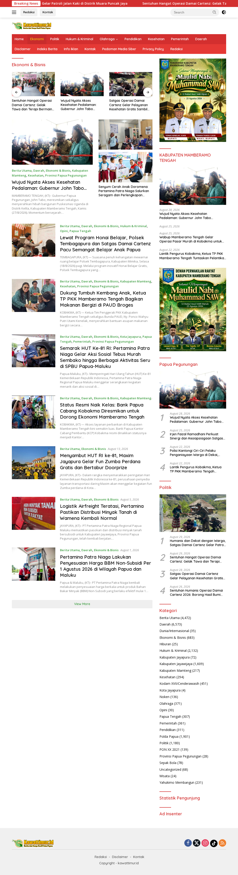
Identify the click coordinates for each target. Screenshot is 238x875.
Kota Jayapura (130, 336)
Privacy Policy (153, 49)
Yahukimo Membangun (176, 782)
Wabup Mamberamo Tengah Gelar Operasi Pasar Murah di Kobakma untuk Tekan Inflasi (190, 239)
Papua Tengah (80, 231)
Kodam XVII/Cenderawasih (179, 683)
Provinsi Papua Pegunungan (66, 175)
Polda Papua (168, 736)
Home (19, 39)
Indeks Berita (47, 49)
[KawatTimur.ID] (31, 25)
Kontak (48, 12)
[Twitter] (196, 843)
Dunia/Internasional (174, 631)
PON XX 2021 (169, 749)
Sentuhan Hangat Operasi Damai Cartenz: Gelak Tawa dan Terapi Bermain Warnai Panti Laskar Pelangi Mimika (32, 104)
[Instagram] (205, 843)
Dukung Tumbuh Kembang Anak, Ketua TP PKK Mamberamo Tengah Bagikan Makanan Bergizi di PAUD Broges (103, 299)
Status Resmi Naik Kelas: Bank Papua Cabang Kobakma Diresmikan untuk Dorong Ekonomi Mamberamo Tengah (102, 411)
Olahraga (107, 39)
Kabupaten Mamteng (135, 281)
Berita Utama (22, 170)
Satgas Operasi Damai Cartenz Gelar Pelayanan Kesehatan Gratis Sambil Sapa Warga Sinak (128, 104)
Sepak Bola (167, 762)
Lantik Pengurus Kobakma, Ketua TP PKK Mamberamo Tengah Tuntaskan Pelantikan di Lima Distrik (192, 256)
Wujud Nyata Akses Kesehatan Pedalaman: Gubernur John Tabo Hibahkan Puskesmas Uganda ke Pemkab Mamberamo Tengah (78, 104)
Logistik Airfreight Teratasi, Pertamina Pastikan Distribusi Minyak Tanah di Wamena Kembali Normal (102, 512)
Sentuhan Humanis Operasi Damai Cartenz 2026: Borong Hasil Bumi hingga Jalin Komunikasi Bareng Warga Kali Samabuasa (196, 592)
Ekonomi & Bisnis (58, 170)
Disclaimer (23, 49)
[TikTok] (214, 843)
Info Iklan (71, 49)
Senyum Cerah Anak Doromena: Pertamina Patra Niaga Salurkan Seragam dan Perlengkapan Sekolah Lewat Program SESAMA (124, 191)
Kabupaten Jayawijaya (175, 664)
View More (82, 604)
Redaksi (29, 12)
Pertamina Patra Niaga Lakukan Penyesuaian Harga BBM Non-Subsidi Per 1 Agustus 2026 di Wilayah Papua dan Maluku (105, 566)
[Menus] (15, 12)
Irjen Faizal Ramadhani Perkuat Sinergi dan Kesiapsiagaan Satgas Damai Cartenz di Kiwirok (196, 436)
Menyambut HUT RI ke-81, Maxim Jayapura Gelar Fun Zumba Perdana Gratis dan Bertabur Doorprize (100, 461)
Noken (164, 697)
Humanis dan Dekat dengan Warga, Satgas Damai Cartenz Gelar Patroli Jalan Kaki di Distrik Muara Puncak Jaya (197, 543)
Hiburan (165, 644)
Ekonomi (37, 39)
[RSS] (222, 843)
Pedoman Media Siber (119, 49)
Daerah (201, 39)
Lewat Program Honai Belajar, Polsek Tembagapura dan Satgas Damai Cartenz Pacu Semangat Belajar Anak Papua (105, 243)
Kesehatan (156, 39)
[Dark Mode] (223, 12)
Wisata (164, 776)
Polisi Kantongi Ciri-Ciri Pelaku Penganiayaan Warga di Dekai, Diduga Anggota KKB (194, 453)
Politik (54, 39)
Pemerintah (180, 39)
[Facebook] (188, 843)
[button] (214, 12)
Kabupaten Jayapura (174, 657)
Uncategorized (170, 769)
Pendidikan (133, 39)
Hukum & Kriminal (79, 39)
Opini (64, 231)
